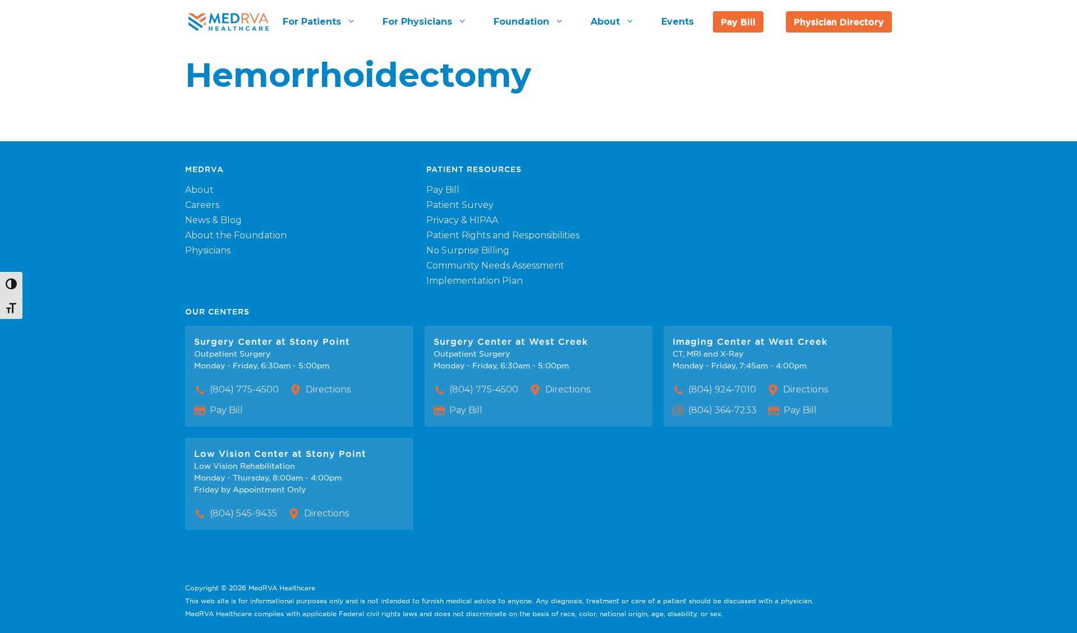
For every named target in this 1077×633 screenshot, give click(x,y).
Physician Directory (839, 22)
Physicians (208, 250)
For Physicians (417, 21)
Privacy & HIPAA (462, 220)
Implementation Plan (474, 280)
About (605, 21)
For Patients (312, 21)
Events (677, 21)
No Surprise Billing (467, 250)
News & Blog (213, 220)
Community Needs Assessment (495, 265)
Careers (202, 205)
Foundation (521, 21)
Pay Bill (738, 22)
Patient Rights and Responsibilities (502, 235)
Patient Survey (460, 205)
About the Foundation (236, 235)
